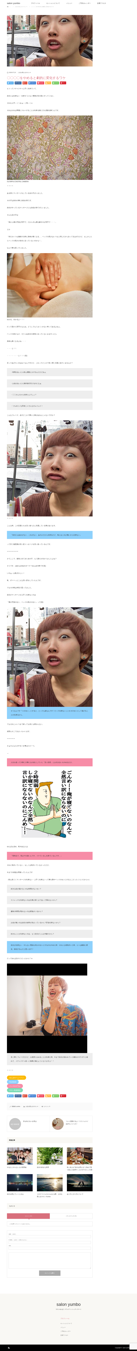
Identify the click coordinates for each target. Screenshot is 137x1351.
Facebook (12, 1082)
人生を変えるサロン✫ (24, 72)
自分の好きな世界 (43, 1167)
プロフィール (35, 3)
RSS (8, 1347)
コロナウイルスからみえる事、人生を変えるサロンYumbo (49, 1195)
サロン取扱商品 (15, 1090)
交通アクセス (101, 3)
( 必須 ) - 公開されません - (18, 1240)
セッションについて (53, 3)
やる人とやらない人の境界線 (16, 1167)
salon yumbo (13, 3)
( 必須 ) (12, 1234)
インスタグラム (15, 1086)
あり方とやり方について (75, 1194)
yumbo (18, 1106)
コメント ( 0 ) (28, 1216)
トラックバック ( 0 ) (71, 1216)
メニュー (69, 3)
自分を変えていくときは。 (16, 1194)
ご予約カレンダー (85, 3)
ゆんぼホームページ (16, 1078)
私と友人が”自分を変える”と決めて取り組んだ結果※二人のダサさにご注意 (79, 1168)
